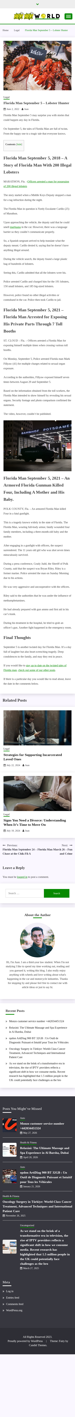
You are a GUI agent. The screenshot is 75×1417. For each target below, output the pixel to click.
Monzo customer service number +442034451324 (36, 1021)
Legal (6, 97)
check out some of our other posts (36, 670)
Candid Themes (37, 1345)
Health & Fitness (28, 1142)
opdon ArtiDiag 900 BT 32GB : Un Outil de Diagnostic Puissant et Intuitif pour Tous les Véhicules (46, 1177)
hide (19, 144)
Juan (26, 109)
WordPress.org (14, 1310)
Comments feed (14, 1304)
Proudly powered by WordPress (25, 1341)
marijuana (15, 227)
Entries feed (12, 1297)
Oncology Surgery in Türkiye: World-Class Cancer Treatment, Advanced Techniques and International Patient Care (37, 1053)
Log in (9, 1291)
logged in (22, 876)
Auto (22, 1118)
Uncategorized (27, 1225)
